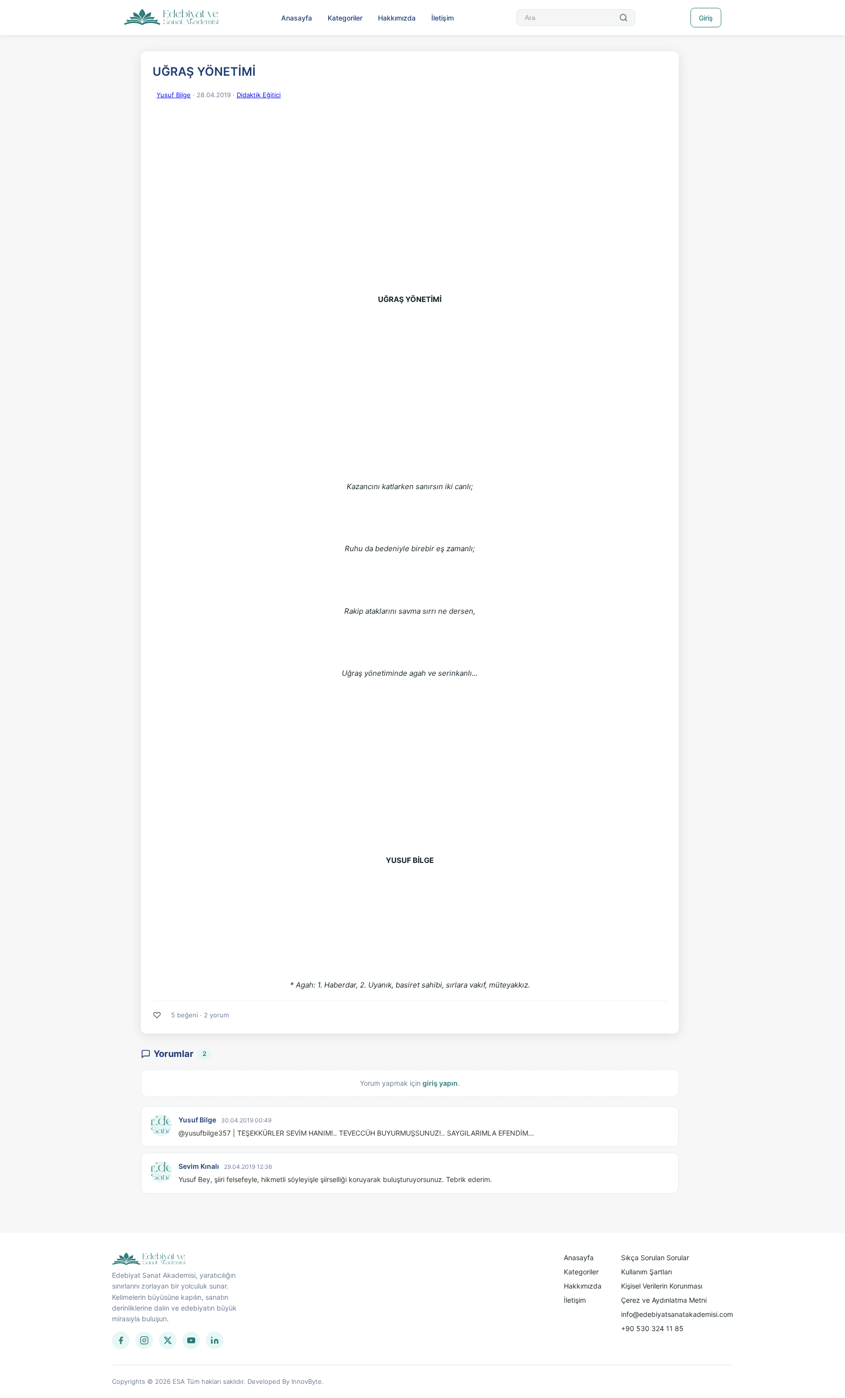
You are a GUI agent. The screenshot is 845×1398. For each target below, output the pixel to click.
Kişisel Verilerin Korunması (661, 1286)
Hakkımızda (397, 18)
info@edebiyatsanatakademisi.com (677, 1314)
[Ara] (623, 17)
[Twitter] (168, 1340)
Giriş (706, 18)
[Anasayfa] (171, 17)
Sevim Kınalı (198, 1166)
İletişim (442, 18)
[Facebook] (121, 1340)
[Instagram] (144, 1340)
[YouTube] (191, 1340)
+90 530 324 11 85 (652, 1328)
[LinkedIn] (214, 1340)
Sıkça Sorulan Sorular (655, 1257)
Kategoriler (345, 18)
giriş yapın (440, 1083)
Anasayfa (296, 18)
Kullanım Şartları (646, 1272)
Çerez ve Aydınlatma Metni (664, 1300)
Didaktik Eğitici (259, 95)
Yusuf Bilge (173, 95)
